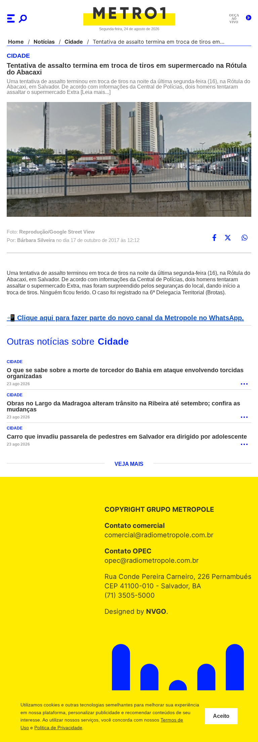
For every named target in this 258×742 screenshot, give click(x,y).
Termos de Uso (53, 727)
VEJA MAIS (129, 471)
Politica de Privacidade (98, 727)
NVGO (158, 618)
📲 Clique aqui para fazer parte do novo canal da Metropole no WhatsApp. (121, 324)
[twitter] (227, 238)
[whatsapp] (244, 238)
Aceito (221, 716)
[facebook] (214, 238)
